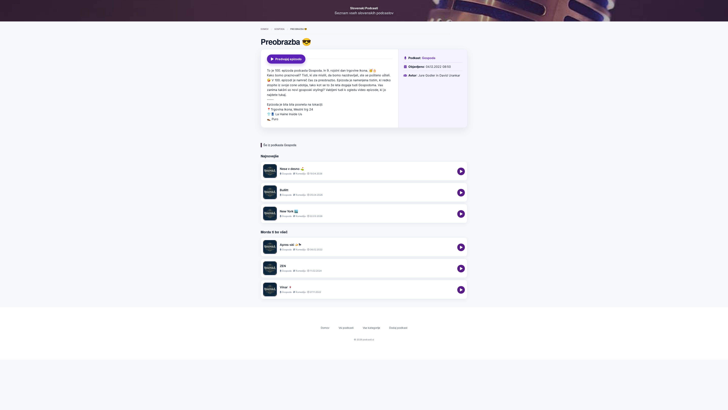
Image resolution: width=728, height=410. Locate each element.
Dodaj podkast (398, 327)
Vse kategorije (371, 327)
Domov (265, 29)
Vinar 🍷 (286, 287)
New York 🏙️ (289, 211)
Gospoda (279, 29)
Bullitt (284, 190)
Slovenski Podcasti (364, 8)
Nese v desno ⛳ (292, 169)
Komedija (300, 173)
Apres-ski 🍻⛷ (290, 245)
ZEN (283, 266)
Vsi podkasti (346, 327)
